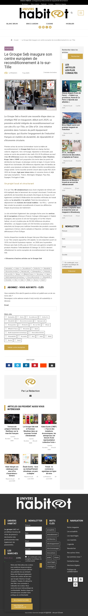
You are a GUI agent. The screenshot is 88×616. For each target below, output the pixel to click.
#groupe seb (41, 321)
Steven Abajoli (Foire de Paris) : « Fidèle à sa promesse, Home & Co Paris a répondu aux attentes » (71, 97)
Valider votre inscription (16, 347)
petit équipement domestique (15, 277)
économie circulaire (12, 271)
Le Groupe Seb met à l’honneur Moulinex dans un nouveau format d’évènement (30, 431)
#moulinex (26, 329)
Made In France (28, 274)
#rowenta (24, 336)
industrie (47, 271)
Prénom (64, 231)
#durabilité (11, 321)
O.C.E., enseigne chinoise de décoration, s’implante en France (71, 155)
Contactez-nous (73, 561)
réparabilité (47, 277)
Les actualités (72, 531)
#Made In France (13, 329)
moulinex (40, 274)
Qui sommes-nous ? (74, 557)
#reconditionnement (37, 332)
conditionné (27, 268)
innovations (51, 553)
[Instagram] (81, 579)
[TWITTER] (17, 365)
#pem (36, 329)
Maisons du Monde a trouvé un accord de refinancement (70, 182)
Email (6, 305)
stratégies (51, 567)
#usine (10, 340)
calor (17, 268)
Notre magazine (73, 527)
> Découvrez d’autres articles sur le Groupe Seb (23, 258)
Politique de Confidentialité (20, 606)
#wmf (19, 340)
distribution (51, 539)
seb (22, 280)
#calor (22, 317)
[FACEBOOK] (9, 365)
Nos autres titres (73, 553)
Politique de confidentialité (72, 571)
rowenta (8, 280)
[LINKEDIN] (26, 365)
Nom (63, 239)
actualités (9, 268)
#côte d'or (45, 317)
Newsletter (71, 548)
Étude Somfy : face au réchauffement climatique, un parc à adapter (30, 470)
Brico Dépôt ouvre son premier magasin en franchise (71, 127)
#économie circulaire (26, 321)
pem (48, 274)
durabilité (47, 268)
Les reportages (72, 536)
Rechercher (75, 56)
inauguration (37, 271)
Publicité (43, 4)
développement (53, 544)
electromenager (53, 548)
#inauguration (12, 325)
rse (16, 280)
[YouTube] (75, 584)
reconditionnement (33, 277)
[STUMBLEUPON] (43, 365)
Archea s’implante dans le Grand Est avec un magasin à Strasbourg (71, 210)
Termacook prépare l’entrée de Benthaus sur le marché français (12, 430)
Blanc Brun (12, 24)
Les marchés (71, 540)
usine (36, 280)
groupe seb (25, 271)
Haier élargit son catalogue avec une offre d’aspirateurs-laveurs (11, 471)
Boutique (25, 4)
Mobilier (70, 24)
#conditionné (33, 317)
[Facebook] (75, 579)
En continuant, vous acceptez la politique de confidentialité (70, 265)
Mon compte (35, 4)
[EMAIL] (52, 365)
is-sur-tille (9, 274)
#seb (41, 336)
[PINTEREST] (35, 365)
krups (18, 274)
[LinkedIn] (70, 579)
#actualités (11, 317)
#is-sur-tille (36, 325)
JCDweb (60, 613)
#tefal (49, 336)
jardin (49, 557)
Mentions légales (60, 4)
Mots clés (8, 314)
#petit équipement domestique (17, 332)
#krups (47, 325)
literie (56, 557)
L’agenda (70, 544)
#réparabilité (12, 336)
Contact (50, 4)
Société (64, 255)
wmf (43, 280)
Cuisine (49, 24)
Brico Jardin (32, 24)
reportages (51, 562)
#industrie (24, 325)
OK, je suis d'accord (21, 600)
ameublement (52, 534)
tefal (29, 280)
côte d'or (37, 268)
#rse (33, 336)
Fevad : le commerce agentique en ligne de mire (49, 470)
